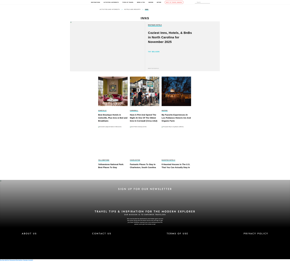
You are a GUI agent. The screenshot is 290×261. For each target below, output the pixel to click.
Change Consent (28, 260)
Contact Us (101, 233)
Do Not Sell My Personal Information (11, 260)
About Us (29, 233)
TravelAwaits (84, 2)
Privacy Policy (256, 233)
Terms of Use (177, 233)
